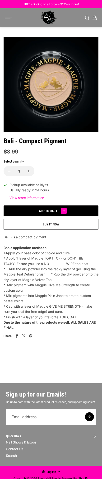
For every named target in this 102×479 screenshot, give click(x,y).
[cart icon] (94, 18)
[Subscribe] (89, 416)
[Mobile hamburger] (9, 18)
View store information (26, 198)
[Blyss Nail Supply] (48, 17)
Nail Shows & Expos (21, 442)
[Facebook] (17, 336)
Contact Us (14, 449)
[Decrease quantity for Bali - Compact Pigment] (9, 171)
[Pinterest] (30, 336)
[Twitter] (24, 336)
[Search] (87, 18)
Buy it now (51, 224)
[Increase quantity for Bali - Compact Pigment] (28, 171)
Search (11, 456)
